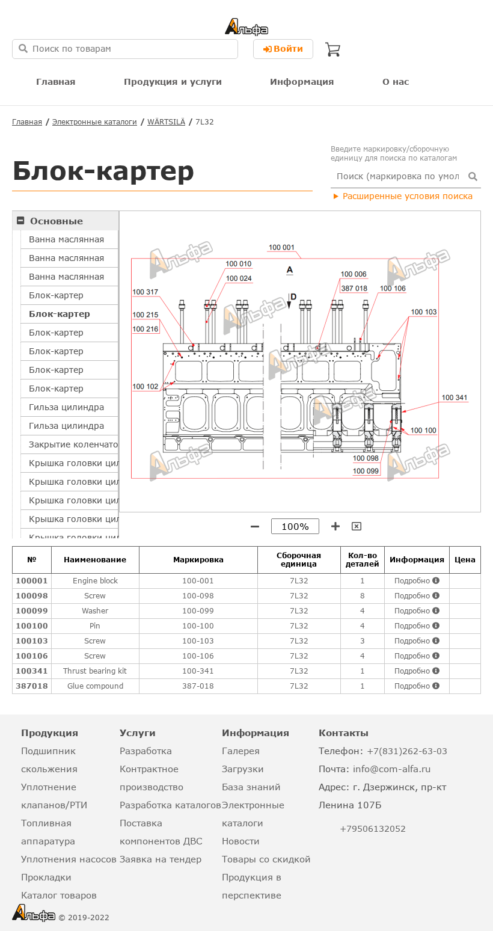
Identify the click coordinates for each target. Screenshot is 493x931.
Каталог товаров (59, 895)
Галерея (241, 750)
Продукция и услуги (173, 81)
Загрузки (243, 768)
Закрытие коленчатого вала (73, 444)
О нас (395, 81)
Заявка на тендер (160, 858)
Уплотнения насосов (69, 858)
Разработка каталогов (170, 804)
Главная (56, 81)
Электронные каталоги (94, 121)
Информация (302, 81)
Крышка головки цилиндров (73, 463)
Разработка (146, 750)
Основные (56, 220)
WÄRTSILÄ (166, 121)
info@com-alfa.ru (392, 768)
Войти (288, 48)
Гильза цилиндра (66, 407)
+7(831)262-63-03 (407, 751)
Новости (241, 840)
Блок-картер (56, 295)
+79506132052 (373, 828)
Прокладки (46, 876)
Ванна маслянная (66, 239)
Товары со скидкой (266, 858)
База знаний (251, 786)
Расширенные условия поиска (408, 196)
